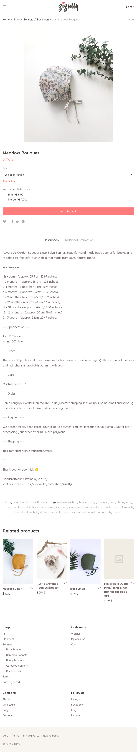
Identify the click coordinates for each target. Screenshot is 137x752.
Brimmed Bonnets (16, 655)
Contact (7, 715)
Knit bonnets (13, 671)
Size (6, 168)
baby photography (121, 502)
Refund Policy (51, 735)
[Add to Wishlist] (6, 221)
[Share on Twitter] (17, 221)
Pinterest (76, 715)
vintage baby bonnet (108, 512)
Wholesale (9, 704)
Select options (9, 593)
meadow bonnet (108, 507)
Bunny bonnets (15, 660)
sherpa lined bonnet (83, 512)
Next (133, 83)
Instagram (77, 699)
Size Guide (9, 181)
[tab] (51, 240)
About (6, 699)
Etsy (73, 710)
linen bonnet (89, 507)
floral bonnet (20, 507)
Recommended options (16, 189)
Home (6, 19)
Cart (73, 644)
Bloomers (8, 639)
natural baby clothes (36, 512)
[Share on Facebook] (12, 221)
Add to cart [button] (109, 600)
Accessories (64, 502)
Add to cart (68, 211)
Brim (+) (15, 194)
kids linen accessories (41, 507)
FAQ (5, 710)
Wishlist (75, 633)
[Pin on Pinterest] (23, 221)
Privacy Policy (31, 735)
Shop (17, 19)
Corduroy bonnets (17, 665)
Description (51, 240)
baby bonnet (80, 502)
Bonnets (28, 19)
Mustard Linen (12, 588)
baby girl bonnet (98, 502)
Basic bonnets (45, 19)
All (4, 633)
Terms (15, 735)
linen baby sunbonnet (68, 507)
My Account (78, 639)
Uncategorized (11, 682)
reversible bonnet (60, 512)
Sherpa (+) (17, 199)
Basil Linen (77, 588)
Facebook (77, 704)
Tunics (6, 676)
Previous (3, 83)
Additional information (78, 240)
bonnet (7, 507)
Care (5, 735)
